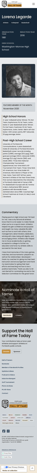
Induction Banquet (8, 379)
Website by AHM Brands (9, 450)
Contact (5, 393)
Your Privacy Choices (16, 467)
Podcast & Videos (8, 375)
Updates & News (8, 371)
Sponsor (17, 351)
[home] (12, 4)
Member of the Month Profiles (12, 367)
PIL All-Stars (6, 390)
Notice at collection (9, 471)
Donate (6, 351)
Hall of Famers (7, 360)
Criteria (18, 315)
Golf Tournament (8, 382)
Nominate (7, 315)
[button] (33, 4)
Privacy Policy (7, 453)
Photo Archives (7, 386)
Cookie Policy (7, 457)
